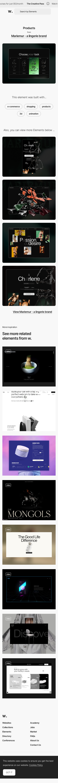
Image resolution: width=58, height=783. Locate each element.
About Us (34, 740)
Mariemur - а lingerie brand (29, 35)
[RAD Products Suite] (29, 678)
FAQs (32, 736)
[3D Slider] (29, 589)
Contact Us (35, 745)
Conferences (8, 740)
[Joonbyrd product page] (29, 456)
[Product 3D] (29, 634)
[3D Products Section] (29, 367)
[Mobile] (29, 157)
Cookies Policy (36, 765)
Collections (7, 727)
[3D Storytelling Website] (29, 500)
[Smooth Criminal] (29, 411)
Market (33, 731)
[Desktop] (29, 200)
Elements (6, 731)
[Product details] (29, 286)
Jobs (32, 727)
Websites (6, 723)
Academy (34, 723)
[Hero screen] (29, 243)
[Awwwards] (10, 11)
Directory (6, 736)
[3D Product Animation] (29, 545)
